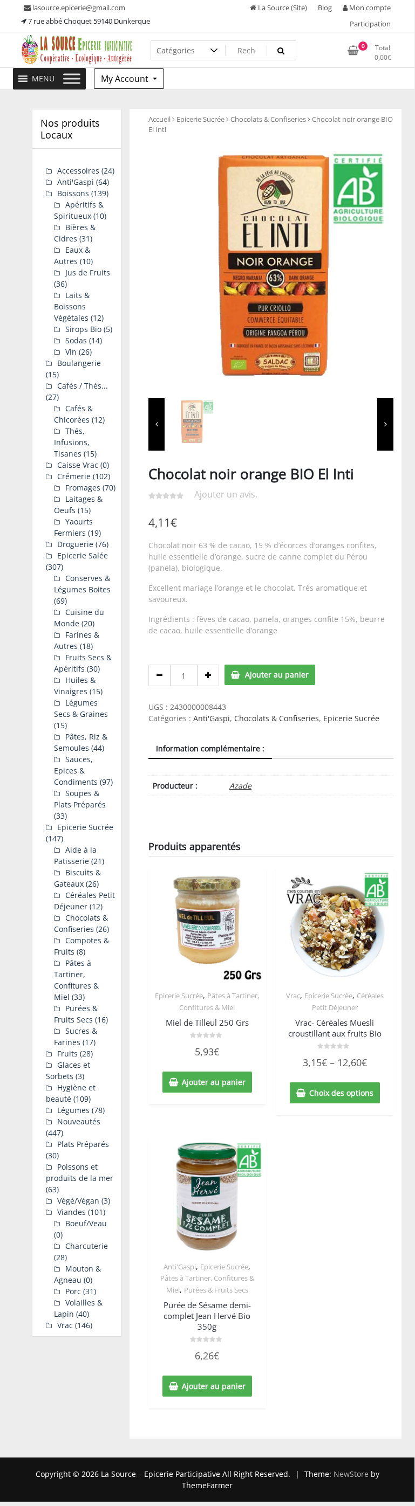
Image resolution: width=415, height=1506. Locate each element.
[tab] (210, 749)
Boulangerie (79, 363)
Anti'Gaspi (211, 718)
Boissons (73, 193)
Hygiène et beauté (71, 1093)
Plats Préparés (83, 1144)
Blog (325, 7)
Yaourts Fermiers (73, 527)
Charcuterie (86, 1246)
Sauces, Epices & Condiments (76, 770)
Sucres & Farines (75, 1036)
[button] (43, 78)
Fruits (67, 1053)
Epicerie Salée (82, 555)
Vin (71, 352)
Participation (370, 24)
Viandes (71, 1212)
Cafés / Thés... (82, 386)
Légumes (73, 1110)
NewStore (351, 1474)
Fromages (82, 487)
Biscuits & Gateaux (77, 878)
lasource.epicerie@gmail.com (78, 7)
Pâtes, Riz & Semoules (80, 742)
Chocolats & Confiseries (268, 119)
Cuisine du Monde (79, 617)
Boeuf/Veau (86, 1223)
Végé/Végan (78, 1201)
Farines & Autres (76, 640)
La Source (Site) (281, 7)
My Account (126, 79)
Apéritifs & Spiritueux (79, 210)
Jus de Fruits (87, 272)
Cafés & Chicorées (73, 414)
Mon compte (369, 7)
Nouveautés (78, 1121)
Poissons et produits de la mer (79, 1172)
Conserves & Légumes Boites (82, 584)
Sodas (76, 340)
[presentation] (156, 424)
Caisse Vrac (77, 465)
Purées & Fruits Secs (216, 1290)
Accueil (159, 119)
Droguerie (75, 544)
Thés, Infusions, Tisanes (72, 442)
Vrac (293, 995)
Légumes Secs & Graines (81, 708)
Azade (240, 785)
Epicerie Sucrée (200, 119)
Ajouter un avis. (225, 494)
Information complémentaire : (210, 748)
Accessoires (78, 170)
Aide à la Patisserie (75, 855)
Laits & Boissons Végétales (72, 306)
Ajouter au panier (277, 674)
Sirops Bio (83, 329)
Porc (73, 1291)
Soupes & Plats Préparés (80, 799)
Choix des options (341, 1093)
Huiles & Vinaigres (75, 685)
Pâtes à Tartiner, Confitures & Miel (76, 980)
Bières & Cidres (75, 233)
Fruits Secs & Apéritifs (83, 663)
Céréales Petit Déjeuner (84, 900)
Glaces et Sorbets (68, 1070)
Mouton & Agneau (77, 1274)
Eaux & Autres (72, 255)
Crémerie (74, 476)
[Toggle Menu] (71, 78)
